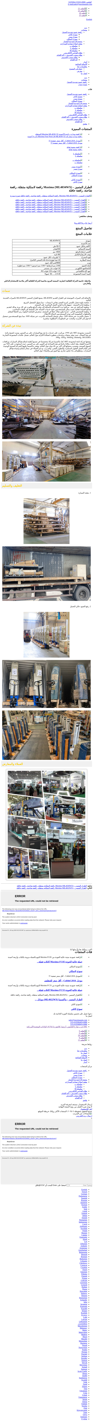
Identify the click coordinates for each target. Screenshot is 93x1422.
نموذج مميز (73, 37)
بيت (85, 28)
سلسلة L (74, 48)
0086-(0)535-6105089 (78, 1024)
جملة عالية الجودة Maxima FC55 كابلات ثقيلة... (59, 990)
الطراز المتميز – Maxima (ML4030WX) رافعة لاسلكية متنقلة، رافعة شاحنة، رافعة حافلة (52, 886)
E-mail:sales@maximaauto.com (80, 4)
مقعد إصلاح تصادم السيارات (71, 44)
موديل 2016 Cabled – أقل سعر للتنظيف (63, 980)
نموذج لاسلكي (72, 39)
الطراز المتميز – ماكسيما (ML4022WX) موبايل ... (58, 999)
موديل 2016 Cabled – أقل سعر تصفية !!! (66, 143)
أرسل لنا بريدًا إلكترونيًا (83, 223)
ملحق (85, 124)
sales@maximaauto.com (78, 1020)
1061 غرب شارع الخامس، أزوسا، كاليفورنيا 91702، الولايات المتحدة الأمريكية (57, 1027)
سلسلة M (74, 51)
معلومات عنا (82, 67)
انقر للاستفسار (86, 1109)
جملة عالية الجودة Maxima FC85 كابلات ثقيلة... (59, 962)
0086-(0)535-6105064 (78, 1022)
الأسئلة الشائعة (81, 64)
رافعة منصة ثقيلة (75, 149)
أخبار (85, 62)
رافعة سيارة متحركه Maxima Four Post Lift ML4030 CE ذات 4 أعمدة (55, 136)
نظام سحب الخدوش (69, 57)
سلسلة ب (74, 46)
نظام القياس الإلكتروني (73, 53)
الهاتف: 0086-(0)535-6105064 (80, 2)
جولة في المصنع (75, 69)
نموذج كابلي (73, 35)
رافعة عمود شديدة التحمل (72, 32)
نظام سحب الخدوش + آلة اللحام (69, 55)
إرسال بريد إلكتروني (84, 1116)
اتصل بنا (84, 73)
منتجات (84, 30)
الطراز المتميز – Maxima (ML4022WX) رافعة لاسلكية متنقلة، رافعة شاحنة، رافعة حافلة (51, 888)
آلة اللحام (74, 60)
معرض (79, 71)
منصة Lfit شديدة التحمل (72, 41)
